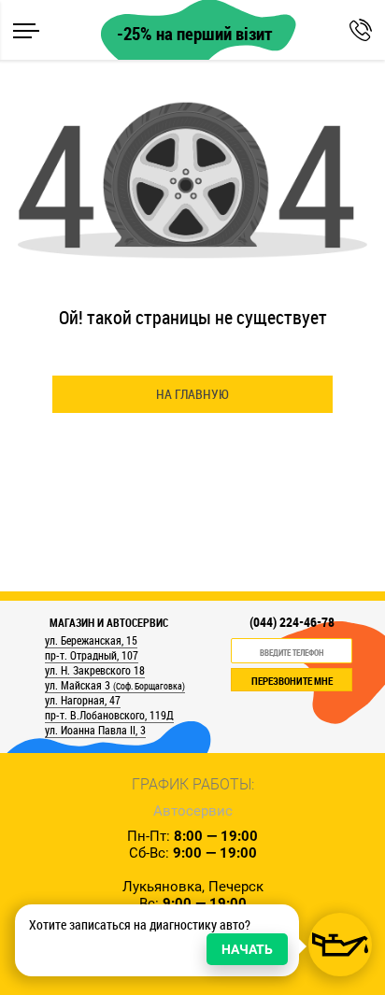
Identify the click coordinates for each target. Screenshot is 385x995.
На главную (192, 394)
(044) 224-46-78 (292, 622)
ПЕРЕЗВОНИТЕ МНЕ (292, 681)
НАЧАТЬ (247, 949)
